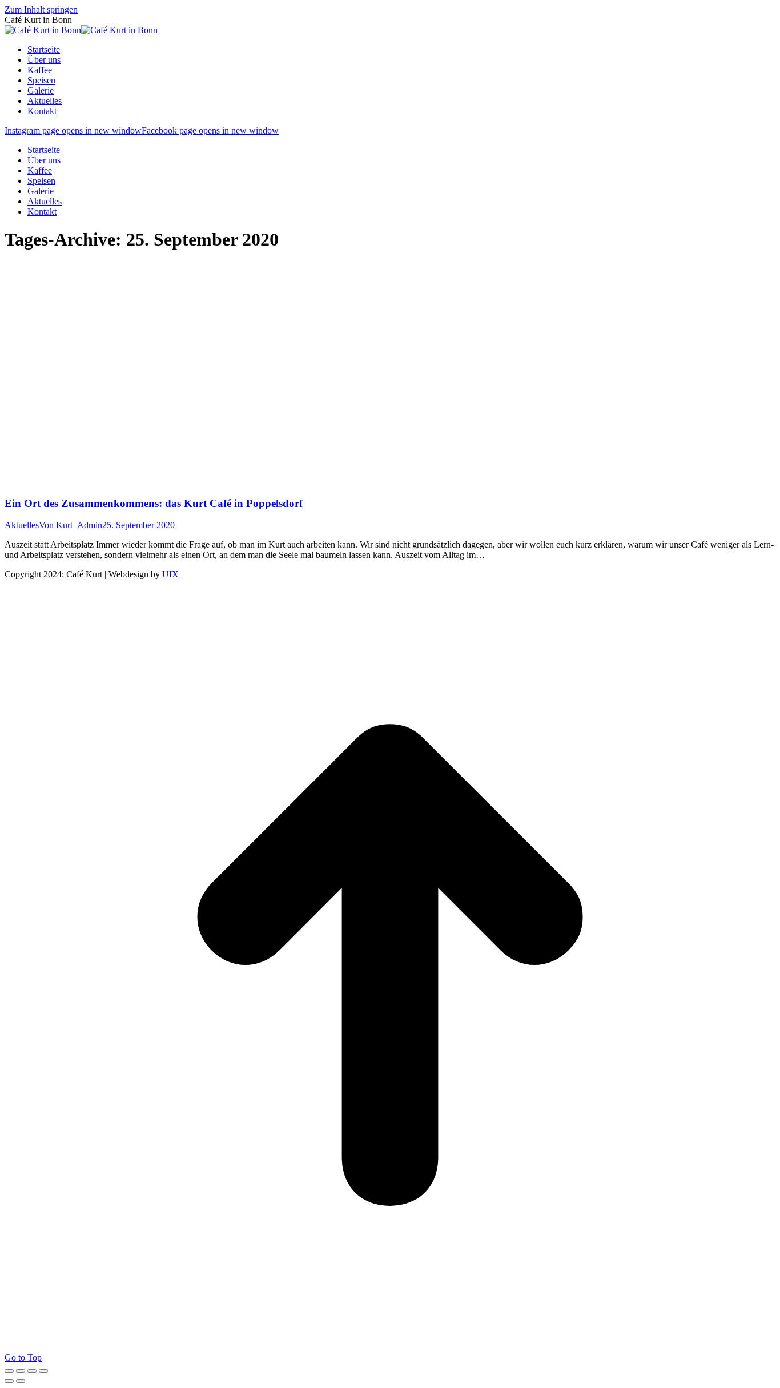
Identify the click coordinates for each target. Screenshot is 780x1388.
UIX (170, 574)
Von (70, 525)
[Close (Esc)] (9, 1371)
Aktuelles (22, 525)
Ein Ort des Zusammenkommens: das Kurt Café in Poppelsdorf (154, 503)
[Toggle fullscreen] (32, 1371)
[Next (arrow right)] (20, 1381)
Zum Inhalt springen (41, 9)
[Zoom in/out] (43, 1371)
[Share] (20, 1371)
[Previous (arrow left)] (9, 1381)
